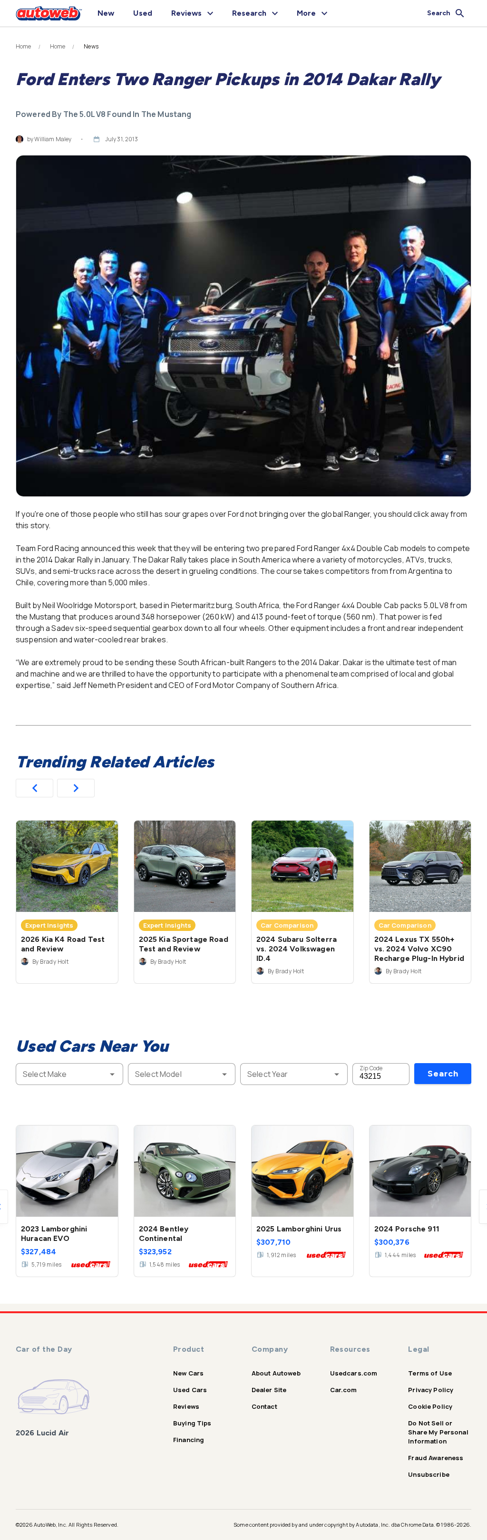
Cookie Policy (430, 1406)
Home (23, 46)
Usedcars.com (354, 1373)
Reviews (186, 1406)
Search (443, 1073)
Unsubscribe (428, 1474)
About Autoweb (276, 1373)
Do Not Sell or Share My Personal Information (438, 1432)
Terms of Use (430, 1373)
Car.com (343, 1389)
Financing (188, 1439)
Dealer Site (269, 1389)
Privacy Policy (430, 1389)
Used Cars (190, 1389)
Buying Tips (192, 1423)
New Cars (188, 1373)
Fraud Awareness (435, 1457)
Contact (264, 1406)
